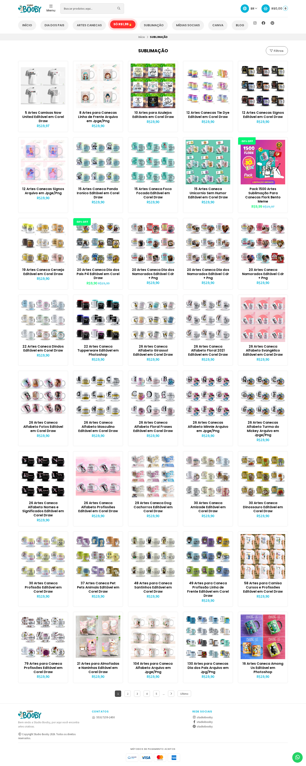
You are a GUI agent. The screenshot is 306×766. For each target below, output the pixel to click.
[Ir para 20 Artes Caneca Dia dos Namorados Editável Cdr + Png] (153, 243)
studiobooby (204, 717)
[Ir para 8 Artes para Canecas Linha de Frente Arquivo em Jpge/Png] (98, 86)
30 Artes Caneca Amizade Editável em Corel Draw (208, 507)
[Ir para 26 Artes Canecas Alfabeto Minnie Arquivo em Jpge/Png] (208, 396)
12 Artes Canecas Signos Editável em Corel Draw (263, 115)
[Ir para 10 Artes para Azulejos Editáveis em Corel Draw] (153, 86)
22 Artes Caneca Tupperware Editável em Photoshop (98, 350)
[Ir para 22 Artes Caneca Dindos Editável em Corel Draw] (43, 319)
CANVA (217, 25)
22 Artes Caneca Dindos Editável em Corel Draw (43, 348)
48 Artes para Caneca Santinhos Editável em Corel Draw (153, 587)
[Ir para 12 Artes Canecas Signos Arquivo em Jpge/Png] (43, 162)
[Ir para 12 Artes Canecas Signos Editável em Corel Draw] (263, 86)
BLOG (240, 25)
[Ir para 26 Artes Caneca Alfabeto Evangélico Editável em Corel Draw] (263, 319)
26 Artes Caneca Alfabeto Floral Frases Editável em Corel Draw (153, 427)
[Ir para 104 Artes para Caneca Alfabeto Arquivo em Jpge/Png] (153, 637)
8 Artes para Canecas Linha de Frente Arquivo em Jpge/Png (98, 117)
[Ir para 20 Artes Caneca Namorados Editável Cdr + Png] (263, 243)
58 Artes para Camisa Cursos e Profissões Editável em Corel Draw (263, 587)
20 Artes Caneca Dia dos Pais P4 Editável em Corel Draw (98, 274)
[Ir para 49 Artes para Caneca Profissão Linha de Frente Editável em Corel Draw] (208, 556)
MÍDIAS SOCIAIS (188, 25)
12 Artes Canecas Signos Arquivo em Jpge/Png (43, 191)
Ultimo (184, 694)
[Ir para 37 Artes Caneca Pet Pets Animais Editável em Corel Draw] (98, 556)
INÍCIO (27, 25)
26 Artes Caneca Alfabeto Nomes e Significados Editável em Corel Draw (43, 509)
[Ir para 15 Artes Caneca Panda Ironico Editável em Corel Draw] (98, 162)
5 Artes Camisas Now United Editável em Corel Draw (43, 117)
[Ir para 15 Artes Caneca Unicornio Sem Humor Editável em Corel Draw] (208, 162)
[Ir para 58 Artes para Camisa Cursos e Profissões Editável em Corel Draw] (263, 556)
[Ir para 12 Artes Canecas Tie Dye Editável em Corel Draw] (208, 86)
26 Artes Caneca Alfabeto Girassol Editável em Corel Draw (153, 350)
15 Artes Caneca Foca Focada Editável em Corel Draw (153, 193)
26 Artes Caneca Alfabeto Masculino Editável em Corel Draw (98, 427)
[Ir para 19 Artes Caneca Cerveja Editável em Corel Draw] (43, 243)
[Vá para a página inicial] (29, 8)
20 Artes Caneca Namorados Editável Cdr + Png (263, 274)
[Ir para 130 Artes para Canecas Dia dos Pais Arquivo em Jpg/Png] (208, 637)
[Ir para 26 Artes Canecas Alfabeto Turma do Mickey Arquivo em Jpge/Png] (263, 396)
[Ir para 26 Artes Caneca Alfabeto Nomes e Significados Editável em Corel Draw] (43, 476)
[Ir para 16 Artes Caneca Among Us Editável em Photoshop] (263, 637)
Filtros (278, 51)
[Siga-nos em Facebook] (263, 23)
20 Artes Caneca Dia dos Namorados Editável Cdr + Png (153, 274)
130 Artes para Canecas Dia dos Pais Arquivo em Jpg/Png (208, 668)
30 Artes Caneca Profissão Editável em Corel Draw (43, 587)
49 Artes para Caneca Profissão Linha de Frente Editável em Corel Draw (208, 589)
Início (141, 37)
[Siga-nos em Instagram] (255, 23)
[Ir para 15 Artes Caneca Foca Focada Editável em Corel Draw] (153, 162)
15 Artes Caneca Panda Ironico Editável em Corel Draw (98, 193)
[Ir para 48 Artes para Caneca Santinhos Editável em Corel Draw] (153, 556)
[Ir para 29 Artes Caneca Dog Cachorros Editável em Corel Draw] (153, 476)
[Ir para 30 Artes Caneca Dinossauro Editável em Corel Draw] (263, 476)
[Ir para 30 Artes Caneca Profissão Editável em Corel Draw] (43, 556)
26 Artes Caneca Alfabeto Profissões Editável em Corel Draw (98, 507)
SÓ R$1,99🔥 (122, 24)
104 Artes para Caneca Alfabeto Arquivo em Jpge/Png (153, 668)
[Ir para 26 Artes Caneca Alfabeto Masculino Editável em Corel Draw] (98, 396)
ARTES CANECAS (89, 25)
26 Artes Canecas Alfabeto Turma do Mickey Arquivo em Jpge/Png (263, 429)
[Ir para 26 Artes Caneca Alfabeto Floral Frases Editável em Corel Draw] (153, 396)
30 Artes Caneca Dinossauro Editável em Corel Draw (263, 507)
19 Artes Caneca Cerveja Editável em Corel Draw (43, 272)
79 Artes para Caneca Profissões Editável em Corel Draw (43, 668)
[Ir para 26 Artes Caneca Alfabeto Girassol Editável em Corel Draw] (153, 319)
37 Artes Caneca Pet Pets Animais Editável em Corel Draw (98, 587)
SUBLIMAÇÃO (154, 25)
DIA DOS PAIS (54, 25)
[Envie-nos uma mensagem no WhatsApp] (297, 757)
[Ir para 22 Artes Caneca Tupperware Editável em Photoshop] (98, 319)
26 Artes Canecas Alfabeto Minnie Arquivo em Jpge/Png (208, 427)
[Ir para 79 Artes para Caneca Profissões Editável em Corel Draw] (43, 637)
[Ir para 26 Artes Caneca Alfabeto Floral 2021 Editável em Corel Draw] (208, 319)
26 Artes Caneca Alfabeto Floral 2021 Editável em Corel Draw (208, 350)
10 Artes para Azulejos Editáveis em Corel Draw (153, 115)
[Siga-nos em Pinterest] (272, 23)
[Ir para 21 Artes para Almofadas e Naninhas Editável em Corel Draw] (98, 637)
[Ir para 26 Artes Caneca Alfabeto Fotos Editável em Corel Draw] (43, 396)
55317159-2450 (105, 717)
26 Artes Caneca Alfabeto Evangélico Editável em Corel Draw (263, 350)
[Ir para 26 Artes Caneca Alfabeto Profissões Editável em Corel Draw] (98, 476)
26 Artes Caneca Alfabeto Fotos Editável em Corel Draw (43, 427)
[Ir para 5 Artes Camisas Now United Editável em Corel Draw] (43, 86)
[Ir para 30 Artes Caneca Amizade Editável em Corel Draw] (208, 476)
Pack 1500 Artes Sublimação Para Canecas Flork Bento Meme (263, 195)
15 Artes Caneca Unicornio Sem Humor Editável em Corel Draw (208, 193)
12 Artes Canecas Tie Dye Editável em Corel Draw (208, 115)
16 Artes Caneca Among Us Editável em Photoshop (263, 668)
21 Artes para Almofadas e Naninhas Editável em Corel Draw (98, 668)
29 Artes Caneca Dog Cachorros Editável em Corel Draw (153, 507)
